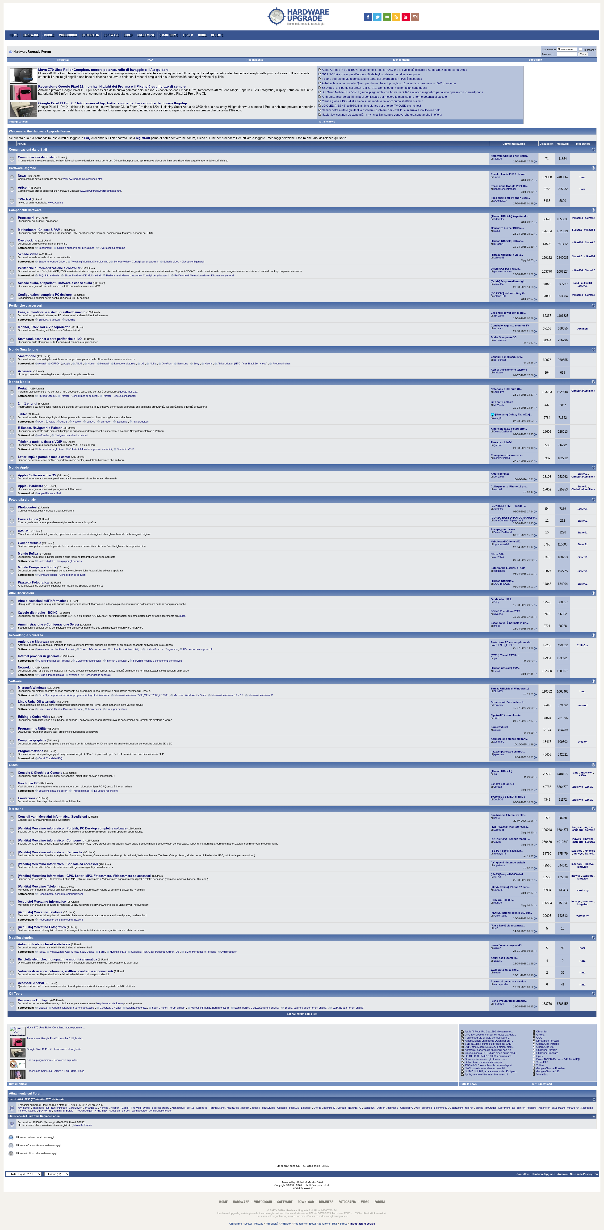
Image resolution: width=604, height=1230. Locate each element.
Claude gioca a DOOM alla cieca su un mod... (491, 1053)
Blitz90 (497, 877)
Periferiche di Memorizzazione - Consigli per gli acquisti (137, 275)
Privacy (258, 1223)
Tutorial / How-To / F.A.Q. (125, 649)
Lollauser (306, 1107)
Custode (282, 1107)
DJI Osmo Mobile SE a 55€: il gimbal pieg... (489, 1046)
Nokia (153, 363)
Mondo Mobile (19, 382)
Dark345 (498, 889)
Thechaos (38, 1107)
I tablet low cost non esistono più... (484, 1062)
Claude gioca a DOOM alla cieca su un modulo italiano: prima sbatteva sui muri (372, 101)
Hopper (114, 1107)
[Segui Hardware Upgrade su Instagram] (415, 17)
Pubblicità (272, 1223)
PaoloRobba (500, 915)
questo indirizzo (128, 391)
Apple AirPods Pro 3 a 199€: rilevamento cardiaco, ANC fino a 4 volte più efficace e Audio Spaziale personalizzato (394, 70)
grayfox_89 (44, 1110)
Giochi (14, 765)
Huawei (104, 363)
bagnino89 (329, 1107)
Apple (67, 363)
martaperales (500, 984)
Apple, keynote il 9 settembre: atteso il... (487, 1074)
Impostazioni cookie (362, 1223)
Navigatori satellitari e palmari (71, 435)
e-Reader (43, 435)
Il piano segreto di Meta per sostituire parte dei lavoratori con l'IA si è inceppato (372, 78)
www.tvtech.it (55, 202)
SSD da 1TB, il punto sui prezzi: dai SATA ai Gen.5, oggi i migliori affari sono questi (374, 87)
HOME (13, 35)
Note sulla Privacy (581, 1174)
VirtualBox (542, 1074)
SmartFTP (542, 1062)
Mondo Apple (19, 467)
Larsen (126, 1110)
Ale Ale (497, 729)
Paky (496, 602)
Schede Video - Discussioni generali (183, 261)
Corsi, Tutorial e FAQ (50, 758)
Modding (70, 319)
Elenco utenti (401, 59)
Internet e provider (116, 660)
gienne (479, 1107)
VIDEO (365, 1201)
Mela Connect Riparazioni (508, 520)
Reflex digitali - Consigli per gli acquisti (60, 561)
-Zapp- (125, 1107)
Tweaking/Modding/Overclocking (89, 261)
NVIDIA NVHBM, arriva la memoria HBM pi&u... (491, 1071)
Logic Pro (498, 391)
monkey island (501, 457)
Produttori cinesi (282, 363)
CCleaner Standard (547, 1053)
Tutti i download (542, 1083)
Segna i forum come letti (302, 1013)
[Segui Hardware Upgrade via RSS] (396, 17)
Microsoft (106, 421)
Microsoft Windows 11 (260, 695)
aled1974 (498, 557)
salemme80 (440, 1107)
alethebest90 (139, 1110)
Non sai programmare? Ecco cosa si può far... (53, 1060)
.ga (495, 658)
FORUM (188, 35)
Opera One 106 (545, 1046)
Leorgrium (504, 1107)
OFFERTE (217, 35)
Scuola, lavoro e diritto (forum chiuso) (306, 1007)
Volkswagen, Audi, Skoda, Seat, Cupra (72, 951)
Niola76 (497, 158)
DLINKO (498, 691)
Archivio (562, 1174)
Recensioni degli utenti (51, 449)
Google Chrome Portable (550, 1068)
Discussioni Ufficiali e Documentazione (60, 709)
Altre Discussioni (21, 593)
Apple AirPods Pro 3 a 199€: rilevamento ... (489, 1031)
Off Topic (15, 993)
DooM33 (498, 799)
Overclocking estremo (112, 247)
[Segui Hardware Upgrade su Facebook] (368, 17)
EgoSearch (535, 59)
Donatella (498, 476)
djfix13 (190, 1107)
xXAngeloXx (500, 200)
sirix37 (497, 948)
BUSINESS (326, 1201)
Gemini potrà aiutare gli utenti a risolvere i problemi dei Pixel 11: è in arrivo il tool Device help (381, 110)
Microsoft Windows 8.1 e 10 (227, 695)
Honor (91, 363)
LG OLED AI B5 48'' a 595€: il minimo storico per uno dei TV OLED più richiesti (372, 105)
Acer (41, 421)
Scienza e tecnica (136, 1007)
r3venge (498, 614)
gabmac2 (392, 1107)
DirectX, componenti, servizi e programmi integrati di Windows (73, 695)
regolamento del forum (110, 1003)
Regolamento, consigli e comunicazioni (60, 893)
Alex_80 (497, 418)
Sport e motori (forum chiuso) (168, 1007)
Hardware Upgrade (22, 168)
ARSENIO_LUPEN (504, 645)
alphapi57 (498, 315)
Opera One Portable (547, 1043)
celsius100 (499, 296)
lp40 (495, 928)
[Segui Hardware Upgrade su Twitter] (377, 17)
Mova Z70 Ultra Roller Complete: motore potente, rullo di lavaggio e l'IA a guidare (103, 70)
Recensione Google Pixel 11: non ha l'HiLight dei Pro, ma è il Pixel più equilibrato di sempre (112, 86)
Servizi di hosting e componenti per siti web (157, 660)
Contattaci (522, 1174)
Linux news (94, 709)
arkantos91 (90, 1107)
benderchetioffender (504, 188)
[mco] (496, 625)
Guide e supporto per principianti (75, 247)
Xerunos (498, 508)
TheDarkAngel (83, 1110)
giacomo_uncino (502, 271)
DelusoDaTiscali (502, 431)
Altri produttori (140, 421)
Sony (196, 363)
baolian (245, 1107)
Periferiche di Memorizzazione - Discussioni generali (204, 275)
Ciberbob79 (406, 1107)
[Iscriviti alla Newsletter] (387, 17)
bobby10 (294, 1107)
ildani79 (497, 902)
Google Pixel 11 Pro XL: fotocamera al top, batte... (55, 1049)
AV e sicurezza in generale (198, 649)
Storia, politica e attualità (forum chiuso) (256, 1007)
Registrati (63, 59)
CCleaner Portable (546, 1049)
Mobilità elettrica (21, 937)
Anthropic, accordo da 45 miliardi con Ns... (489, 1049)
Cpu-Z (540, 1056)
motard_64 (573, 1107)
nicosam (498, 328)
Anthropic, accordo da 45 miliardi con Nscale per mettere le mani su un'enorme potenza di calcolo (384, 96)
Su (596, 1174)
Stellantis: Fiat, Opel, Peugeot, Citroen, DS (155, 951)
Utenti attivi (15, 1099)
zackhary (498, 741)
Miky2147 (498, 404)
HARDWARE (31, 35)
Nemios (104, 1107)
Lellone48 (498, 257)
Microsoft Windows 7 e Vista (190, 695)
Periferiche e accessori (25, 305)
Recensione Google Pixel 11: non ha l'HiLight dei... (55, 1038)
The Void (136, 1107)
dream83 (427, 1107)
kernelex (498, 705)
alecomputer (500, 340)
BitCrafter (498, 219)
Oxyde (497, 841)
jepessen (498, 754)
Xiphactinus (178, 1107)
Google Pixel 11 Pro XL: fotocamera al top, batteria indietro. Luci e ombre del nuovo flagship (112, 103)
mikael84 (498, 243)
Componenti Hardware (25, 210)
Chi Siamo (235, 1223)
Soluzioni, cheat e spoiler (52, 790)
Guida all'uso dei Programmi (161, 649)
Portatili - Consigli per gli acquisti (79, 395)
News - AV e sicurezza (93, 649)
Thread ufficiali (80, 790)
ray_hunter (24, 1107)
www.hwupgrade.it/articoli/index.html (100, 190)
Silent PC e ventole (49, 319)
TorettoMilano (217, 1107)
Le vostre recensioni (105, 790)
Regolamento (255, 59)
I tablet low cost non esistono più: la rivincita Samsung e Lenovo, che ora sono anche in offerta (382, 114)
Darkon (381, 1107)
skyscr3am (558, 1107)
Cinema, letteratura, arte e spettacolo (73, 1007)
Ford (102, 951)
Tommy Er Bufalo (63, 1110)
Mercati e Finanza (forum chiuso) (210, 1007)
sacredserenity (160, 1107)
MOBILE (48, 35)
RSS (334, 1223)
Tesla (41, 951)
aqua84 (256, 1107)
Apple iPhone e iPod (49, 493)
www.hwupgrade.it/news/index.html (82, 179)
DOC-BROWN (501, 583)
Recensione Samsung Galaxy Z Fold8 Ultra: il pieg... (56, 1070)
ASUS (79, 363)
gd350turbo (268, 1107)
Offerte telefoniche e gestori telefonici (90, 449)
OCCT (540, 1037)
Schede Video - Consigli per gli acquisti (136, 261)
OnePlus (167, 363)
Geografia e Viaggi (110, 1007)
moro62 (497, 489)
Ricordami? (589, 49)
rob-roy (469, 1107)
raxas (496, 230)
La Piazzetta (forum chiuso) (348, 1007)
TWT (496, 718)
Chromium (542, 1031)
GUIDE (202, 35)
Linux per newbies (116, 709)
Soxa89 (497, 960)
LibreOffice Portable (547, 1040)
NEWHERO (354, 1107)
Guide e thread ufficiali (88, 660)
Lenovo (91, 421)
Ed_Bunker (499, 359)
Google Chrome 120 (547, 1071)
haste (496, 817)
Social (343, 1223)
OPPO (55, 363)
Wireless (74, 674)
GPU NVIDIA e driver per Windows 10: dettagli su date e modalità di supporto (371, 74)
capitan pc (499, 570)
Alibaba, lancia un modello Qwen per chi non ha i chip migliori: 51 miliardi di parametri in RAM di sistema (389, 83)
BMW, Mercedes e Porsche (200, 951)
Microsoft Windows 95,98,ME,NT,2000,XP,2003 (141, 695)
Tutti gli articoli (18, 121)
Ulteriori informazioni (374, 1213)
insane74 (498, 1003)
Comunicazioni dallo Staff (28, 149)
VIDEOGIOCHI (68, 35)
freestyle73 (499, 853)
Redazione (300, 1223)
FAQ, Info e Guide (48, 275)
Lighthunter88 (501, 544)
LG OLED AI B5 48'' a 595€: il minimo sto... (489, 1056)
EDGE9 (128, 35)
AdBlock (286, 1223)
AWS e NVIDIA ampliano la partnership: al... (489, 1065)
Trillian (540, 1065)
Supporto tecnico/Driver (52, 261)
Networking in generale (97, 674)
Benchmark (45, 247)
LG (142, 363)
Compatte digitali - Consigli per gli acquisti (61, 574)
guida (182, 615)
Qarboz (497, 445)
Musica (42, 1007)
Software (15, 681)
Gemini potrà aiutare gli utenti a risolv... (487, 1059)
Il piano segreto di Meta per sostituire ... (487, 1037)
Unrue (496, 177)
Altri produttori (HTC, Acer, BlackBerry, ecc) (242, 363)
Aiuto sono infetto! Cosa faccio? (56, 649)
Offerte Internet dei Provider (54, 660)
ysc (417, 1107)
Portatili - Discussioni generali (119, 395)
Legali (248, 1223)
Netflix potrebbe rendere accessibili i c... (487, 1068)
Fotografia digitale (22, 499)
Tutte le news (327, 121)
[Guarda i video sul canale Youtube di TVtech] (406, 17)
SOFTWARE (111, 35)
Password (547, 54)
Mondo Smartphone (23, 349)
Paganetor (544, 1107)
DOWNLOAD (306, 1201)
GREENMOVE (146, 35)
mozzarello (233, 1107)
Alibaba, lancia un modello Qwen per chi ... (489, 1040)
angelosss (499, 865)
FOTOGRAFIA (90, 35)
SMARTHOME (168, 35)
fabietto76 (369, 1107)
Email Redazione (319, 1223)
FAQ (150, 59)
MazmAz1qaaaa (82, 1125)
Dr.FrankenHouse (56, 1107)
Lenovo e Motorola (124, 363)
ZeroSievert (75, 1107)
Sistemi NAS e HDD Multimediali (82, 275)
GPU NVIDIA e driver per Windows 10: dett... (490, 1034)
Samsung (182, 363)
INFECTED (100, 1110)
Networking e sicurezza (26, 635)
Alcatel (42, 363)
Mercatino (16, 809)
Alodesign (114, 1110)
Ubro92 (497, 786)
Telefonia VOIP (125, 449)
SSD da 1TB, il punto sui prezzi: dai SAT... (488, 1043)
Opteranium (456, 1107)
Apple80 (531, 1107)
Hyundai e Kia (118, 951)
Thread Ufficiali (46, 395)
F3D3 (496, 670)
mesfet (497, 972)
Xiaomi (208, 363)
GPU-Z (540, 1034)
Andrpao (498, 372)
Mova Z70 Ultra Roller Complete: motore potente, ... (56, 1027)
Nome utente (549, 49)
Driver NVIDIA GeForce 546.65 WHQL (558, 1059)
